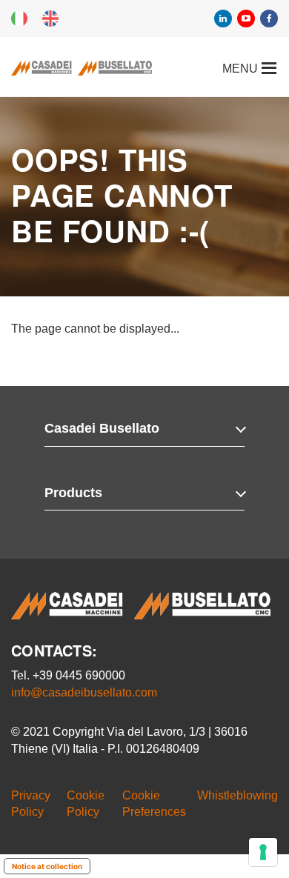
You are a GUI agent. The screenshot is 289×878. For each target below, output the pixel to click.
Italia (19, 18)
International (50, 18)
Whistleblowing (237, 795)
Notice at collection (47, 866)
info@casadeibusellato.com (84, 692)
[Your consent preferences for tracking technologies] (263, 852)
